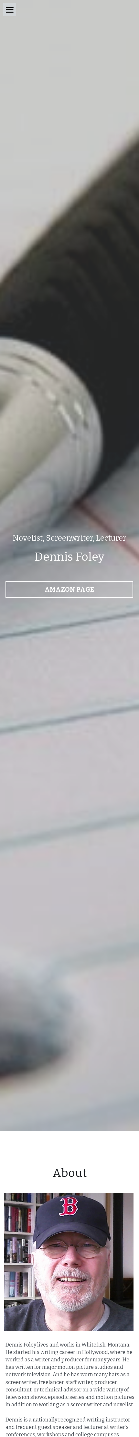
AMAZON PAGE (69, 589)
